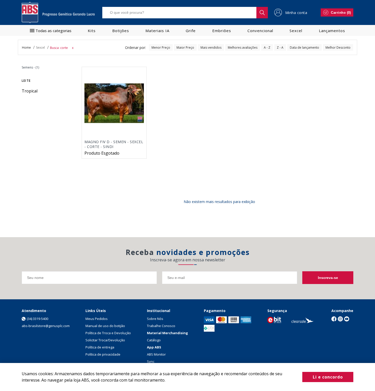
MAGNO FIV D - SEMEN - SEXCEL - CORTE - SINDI (113, 144)
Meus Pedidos (96, 318)
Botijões (120, 30)
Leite (26, 80)
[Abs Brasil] (58, 12)
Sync (150, 361)
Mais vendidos (211, 47)
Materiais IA (157, 30)
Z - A (280, 47)
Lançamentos (332, 30)
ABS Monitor (156, 354)
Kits (92, 30)
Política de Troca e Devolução (108, 333)
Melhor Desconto (338, 47)
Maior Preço (185, 47)
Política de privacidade (102, 354)
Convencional (260, 30)
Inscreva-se (328, 278)
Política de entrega (99, 347)
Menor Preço (161, 47)
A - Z (267, 47)
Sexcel (296, 30)
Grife (191, 30)
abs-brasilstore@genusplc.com (46, 325)
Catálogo (154, 340)
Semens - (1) (30, 67)
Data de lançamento (304, 47)
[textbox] (185, 12)
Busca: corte (59, 48)
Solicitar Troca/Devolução (105, 340)
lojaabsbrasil (26, 47)
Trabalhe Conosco (161, 325)
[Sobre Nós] (274, 320)
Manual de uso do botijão (105, 325)
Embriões (221, 30)
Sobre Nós (155, 318)
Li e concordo (328, 377)
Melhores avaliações (242, 47)
